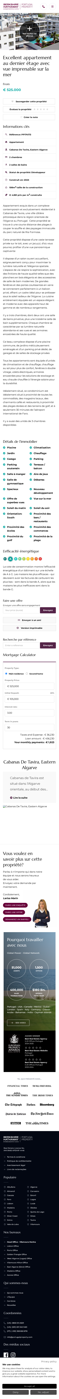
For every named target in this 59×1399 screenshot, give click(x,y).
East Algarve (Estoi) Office (18, 1267)
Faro (9, 1199)
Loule (32, 1203)
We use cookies (11, 1364)
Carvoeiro (34, 1191)
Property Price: (12, 680)
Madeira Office (13, 1271)
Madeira (11, 1208)
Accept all (29, 1386)
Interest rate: (11, 707)
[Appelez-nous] (43, 6)
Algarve (33, 1187)
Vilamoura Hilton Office (17, 1262)
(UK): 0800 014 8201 (15, 1323)
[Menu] (52, 6)
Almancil (11, 1191)
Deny (15, 1392)
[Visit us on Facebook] (6, 1355)
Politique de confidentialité (19, 1161)
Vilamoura (35, 1224)
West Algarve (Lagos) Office (19, 1258)
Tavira (33, 1220)
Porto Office (12, 1250)
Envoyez (48, 610)
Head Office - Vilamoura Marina (21, 1242)
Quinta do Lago (37, 1212)
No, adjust (43, 1392)
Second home (36, 674)
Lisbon (10, 1203)
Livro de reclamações (16, 1169)
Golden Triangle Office (17, 1254)
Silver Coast (12, 1216)
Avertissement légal (16, 1165)
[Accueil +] (18, 7)
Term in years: (11, 721)
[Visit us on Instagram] (13, 1355)
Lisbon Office (13, 1246)
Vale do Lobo (13, 1224)
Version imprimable (31, 628)
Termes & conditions (16, 1157)
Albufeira (11, 1187)
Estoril (33, 1195)
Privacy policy (49, 1361)
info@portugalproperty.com (19, 1337)
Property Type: (12, 668)
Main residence (16, 674)
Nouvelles (11, 1305)
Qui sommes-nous (15, 1293)
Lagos (33, 1199)
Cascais (10, 1195)
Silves (32, 1216)
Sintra (9, 1220)
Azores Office (13, 1275)
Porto (9, 1212)
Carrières (11, 1301)
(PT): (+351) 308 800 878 (17, 1331)
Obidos (33, 1208)
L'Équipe (11, 1297)
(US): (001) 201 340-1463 (17, 1327)
